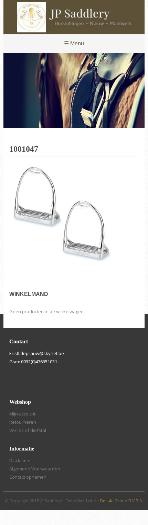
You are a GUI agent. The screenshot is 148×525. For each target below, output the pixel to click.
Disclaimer (20, 460)
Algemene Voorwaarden (34, 469)
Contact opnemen (27, 477)
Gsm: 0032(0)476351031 (33, 361)
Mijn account (22, 414)
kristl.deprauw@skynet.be (36, 353)
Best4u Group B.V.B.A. (121, 501)
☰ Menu (74, 43)
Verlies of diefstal (27, 430)
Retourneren (22, 422)
